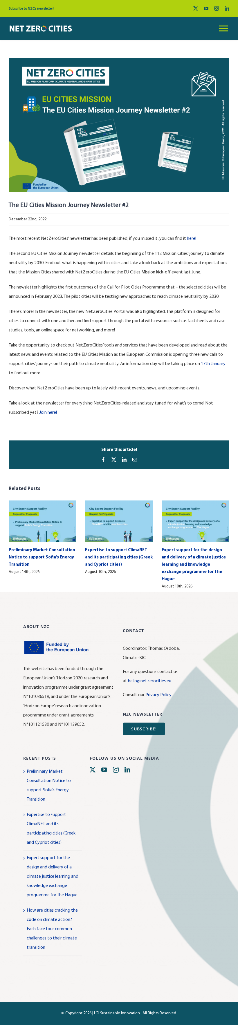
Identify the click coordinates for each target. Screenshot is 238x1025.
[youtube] (206, 8)
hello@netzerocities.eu (149, 681)
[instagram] (216, 8)
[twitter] (195, 8)
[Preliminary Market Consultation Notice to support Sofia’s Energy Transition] (42, 503)
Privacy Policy (158, 695)
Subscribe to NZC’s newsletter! (31, 8)
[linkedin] (227, 8)
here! (191, 238)
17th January (213, 364)
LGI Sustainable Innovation (117, 1013)
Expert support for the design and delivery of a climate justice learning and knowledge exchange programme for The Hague (194, 564)
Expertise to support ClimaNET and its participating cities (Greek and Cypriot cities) (119, 557)
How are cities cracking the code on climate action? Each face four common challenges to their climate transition (52, 929)
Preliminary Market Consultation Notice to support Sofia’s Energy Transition (42, 557)
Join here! (48, 412)
